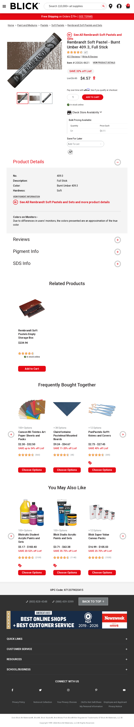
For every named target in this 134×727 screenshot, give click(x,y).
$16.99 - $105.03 (98, 546)
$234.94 (23, 342)
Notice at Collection (43, 702)
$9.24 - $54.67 (61, 444)
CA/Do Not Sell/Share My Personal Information (91, 704)
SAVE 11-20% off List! (65, 448)
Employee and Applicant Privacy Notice (115, 704)
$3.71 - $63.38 (61, 546)
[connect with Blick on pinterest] (96, 692)
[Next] (123, 434)
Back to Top (91, 601)
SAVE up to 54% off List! (31, 448)
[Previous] (11, 434)
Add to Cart (32, 368)
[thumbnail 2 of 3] (34, 98)
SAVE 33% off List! (80, 71)
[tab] (67, 162)
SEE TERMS (86, 16)
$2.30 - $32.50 (26, 444)
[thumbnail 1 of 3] (22, 98)
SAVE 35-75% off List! (65, 551)
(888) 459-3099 (65, 601)
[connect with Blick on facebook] (12, 692)
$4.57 (85, 78)
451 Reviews (73, 56)
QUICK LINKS (14, 638)
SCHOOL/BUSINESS (19, 669)
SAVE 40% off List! (98, 448)
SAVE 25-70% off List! (100, 551)
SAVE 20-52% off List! (30, 551)
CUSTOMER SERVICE (19, 649)
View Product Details (104, 62)
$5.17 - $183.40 (27, 546)
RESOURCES (14, 659)
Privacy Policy (18, 702)
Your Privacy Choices (67, 702)
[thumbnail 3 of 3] (46, 98)
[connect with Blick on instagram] (68, 692)
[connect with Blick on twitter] (40, 692)
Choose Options (32, 469)
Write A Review (90, 56)
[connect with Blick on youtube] (124, 692)
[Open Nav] (4, 6)
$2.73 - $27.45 (96, 444)
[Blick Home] (25, 6)
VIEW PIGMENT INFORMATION (26, 196)
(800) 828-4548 (38, 601)
